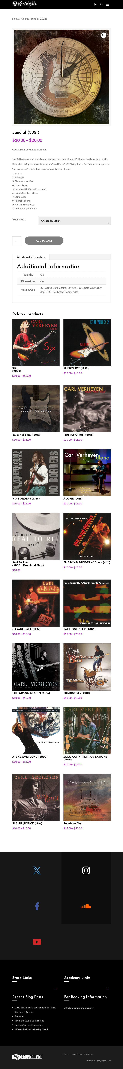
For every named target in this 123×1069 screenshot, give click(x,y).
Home (15, 18)
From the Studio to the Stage (29, 1020)
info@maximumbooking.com (79, 1007)
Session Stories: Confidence (29, 1024)
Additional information (31, 257)
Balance (19, 1016)
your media (19, 219)
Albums (25, 18)
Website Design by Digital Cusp (99, 1061)
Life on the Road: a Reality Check (31, 1029)
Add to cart (44, 240)
